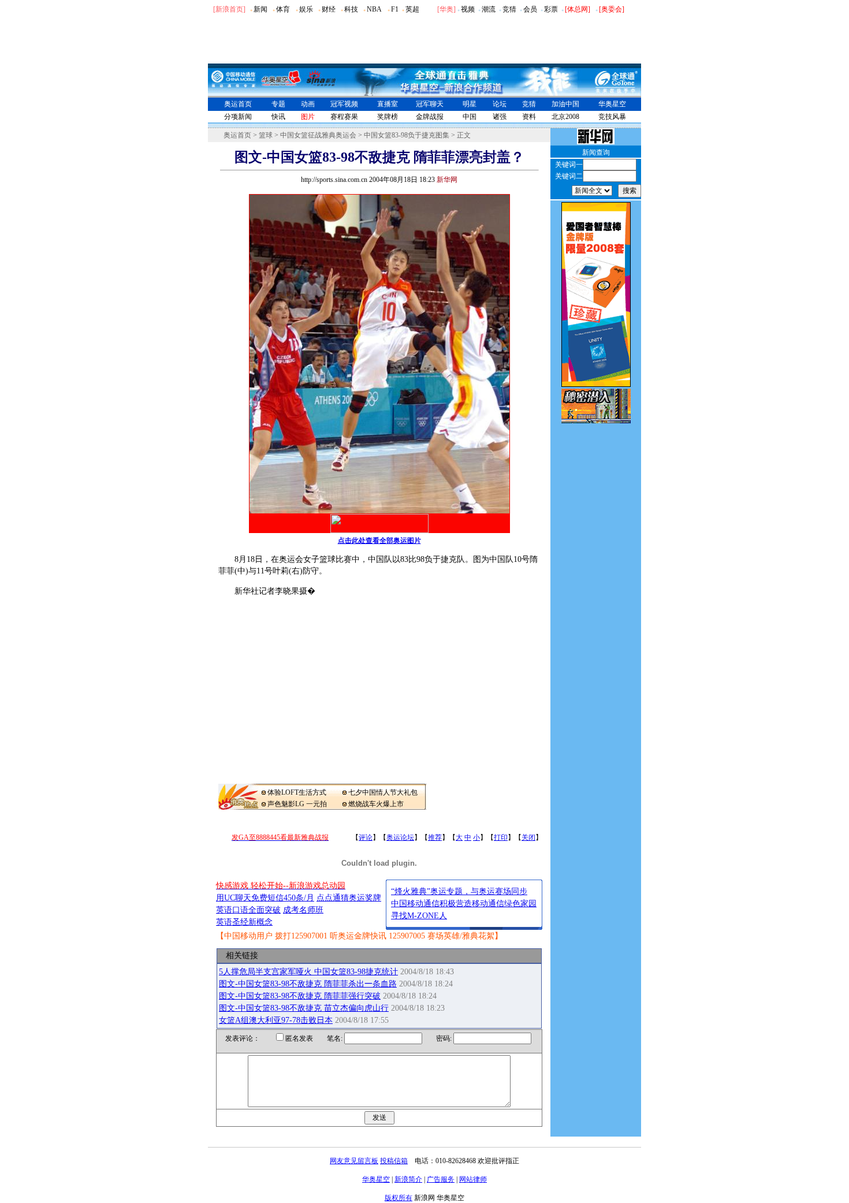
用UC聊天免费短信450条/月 (265, 897)
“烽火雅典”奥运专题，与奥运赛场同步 (459, 891)
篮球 (266, 135)
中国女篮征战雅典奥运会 (318, 135)
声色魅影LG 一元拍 (297, 804)
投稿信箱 (394, 1161)
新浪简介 (408, 1179)
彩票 (551, 9)
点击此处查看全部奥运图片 (379, 541)
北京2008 (565, 117)
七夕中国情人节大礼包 (383, 792)
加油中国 (565, 104)
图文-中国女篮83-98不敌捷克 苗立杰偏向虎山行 (304, 1008)
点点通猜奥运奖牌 (348, 897)
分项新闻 (238, 117)
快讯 (278, 117)
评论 (366, 837)
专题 (278, 104)
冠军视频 (344, 104)
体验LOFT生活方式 (296, 792)
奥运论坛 (400, 837)
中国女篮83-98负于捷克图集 (406, 135)
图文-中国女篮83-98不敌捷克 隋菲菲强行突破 (300, 996)
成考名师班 (303, 910)
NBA (374, 9)
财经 (329, 9)
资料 (529, 117)
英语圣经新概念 (244, 922)
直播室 (387, 104)
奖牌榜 (387, 117)
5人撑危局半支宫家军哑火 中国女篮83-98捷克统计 (308, 971)
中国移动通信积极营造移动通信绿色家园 (464, 903)
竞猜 (509, 9)
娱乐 (306, 9)
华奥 (446, 9)
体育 (283, 9)
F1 (395, 9)
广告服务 (441, 1179)
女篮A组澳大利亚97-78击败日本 (276, 1020)
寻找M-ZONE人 (419, 915)
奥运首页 (238, 104)
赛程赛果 (344, 117)
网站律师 (473, 1179)
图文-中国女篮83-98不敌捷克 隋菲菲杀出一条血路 (308, 983)
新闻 (260, 9)
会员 (530, 9)
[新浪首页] (229, 9)
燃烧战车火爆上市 (376, 804)
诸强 (500, 117)
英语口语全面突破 (248, 910)
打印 (501, 837)
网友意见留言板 (354, 1161)
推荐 (435, 837)
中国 (469, 117)
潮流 (489, 9)
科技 (351, 9)
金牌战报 (430, 117)
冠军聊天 (430, 104)
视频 (468, 9)
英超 (412, 9)
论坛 (500, 104)
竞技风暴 (612, 117)
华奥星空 (612, 104)
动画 (308, 104)
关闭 (528, 837)
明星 (469, 104)
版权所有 (398, 1198)
